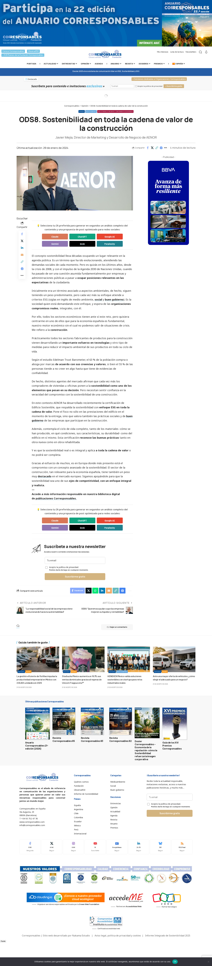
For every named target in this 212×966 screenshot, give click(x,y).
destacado (44, 476)
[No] (208, 961)
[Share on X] (152, 147)
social (98, 299)
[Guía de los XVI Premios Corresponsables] (174, 723)
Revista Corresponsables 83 (92, 739)
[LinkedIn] (138, 847)
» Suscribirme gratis (173, 86)
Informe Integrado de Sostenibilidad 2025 (167, 935)
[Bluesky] (160, 847)
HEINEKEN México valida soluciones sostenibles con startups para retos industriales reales (124, 679)
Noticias (21, 672)
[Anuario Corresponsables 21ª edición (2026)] (37, 723)
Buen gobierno (91, 111)
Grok (82, 243)
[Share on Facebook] (148, 147)
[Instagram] (73, 847)
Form (3, 941)
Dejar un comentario (118, 627)
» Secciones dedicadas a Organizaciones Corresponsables (159, 79)
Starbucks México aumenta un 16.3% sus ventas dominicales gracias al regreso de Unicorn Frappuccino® (82, 679)
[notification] (206, 52)
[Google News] (116, 847)
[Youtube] (95, 847)
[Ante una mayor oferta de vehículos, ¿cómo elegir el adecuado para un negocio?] (174, 659)
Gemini (55, 243)
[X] (51, 847)
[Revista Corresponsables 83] (92, 721)
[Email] (22, 254)
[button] (157, 147)
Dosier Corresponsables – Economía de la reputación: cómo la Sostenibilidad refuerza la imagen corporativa (146, 750)
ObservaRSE (33, 51)
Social (28, 672)
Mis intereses (162, 52)
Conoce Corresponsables (13, 51)
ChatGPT (82, 236)
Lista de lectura (176, 52)
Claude (54, 236)
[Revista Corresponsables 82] (120, 721)
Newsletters (191, 52)
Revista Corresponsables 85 (63, 739)
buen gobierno (114, 299)
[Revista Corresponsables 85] (63, 721)
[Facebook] (30, 847)
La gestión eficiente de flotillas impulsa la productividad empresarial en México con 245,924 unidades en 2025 (37, 679)
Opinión (81, 111)
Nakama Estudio (81, 935)
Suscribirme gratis (75, 576)
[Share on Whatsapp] (95, 590)
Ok (175, 961)
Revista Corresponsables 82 (120, 739)
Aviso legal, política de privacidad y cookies (118, 935)
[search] (200, 52)
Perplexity (109, 243)
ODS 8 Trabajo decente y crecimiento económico (115, 111)
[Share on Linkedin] (22, 247)
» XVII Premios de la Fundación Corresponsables (22, 55)
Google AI (110, 236)
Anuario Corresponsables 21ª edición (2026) (36, 745)
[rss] (182, 847)
